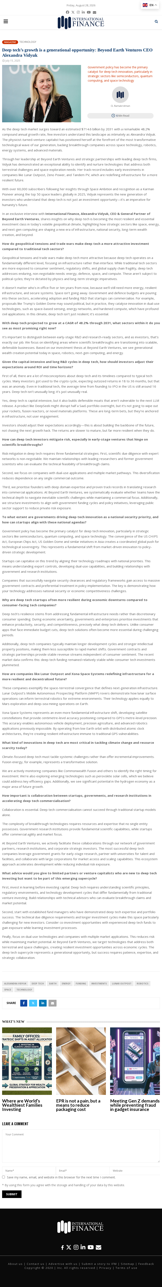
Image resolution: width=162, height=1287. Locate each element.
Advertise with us (63, 1264)
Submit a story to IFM (99, 1264)
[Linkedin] (83, 1247)
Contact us (36, 1264)
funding (81, 983)
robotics (142, 983)
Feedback (146, 1264)
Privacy (105, 1268)
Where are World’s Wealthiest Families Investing (22, 1105)
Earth (53, 983)
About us (15, 1264)
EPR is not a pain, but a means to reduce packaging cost (78, 1105)
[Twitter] (69, 1247)
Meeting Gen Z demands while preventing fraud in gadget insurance (135, 1105)
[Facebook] (62, 1247)
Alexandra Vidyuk (15, 983)
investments (99, 983)
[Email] (98, 1247)
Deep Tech (38, 983)
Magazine (10, 42)
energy (66, 983)
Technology (27, 42)
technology (24, 989)
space (7, 989)
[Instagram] (76, 1247)
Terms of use (127, 1268)
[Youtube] (91, 1247)
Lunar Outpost (121, 983)
